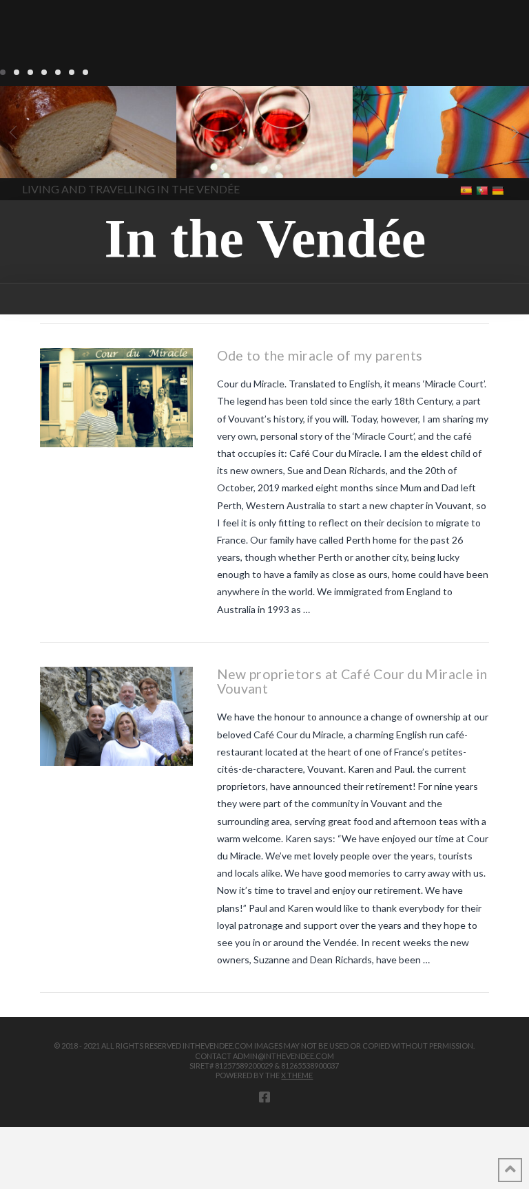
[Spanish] (467, 189)
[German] (499, 189)
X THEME (297, 1075)
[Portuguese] (483, 189)
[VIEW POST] (116, 397)
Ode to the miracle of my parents (320, 355)
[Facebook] (264, 1097)
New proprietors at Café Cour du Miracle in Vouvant (352, 681)
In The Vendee (50, 158)
